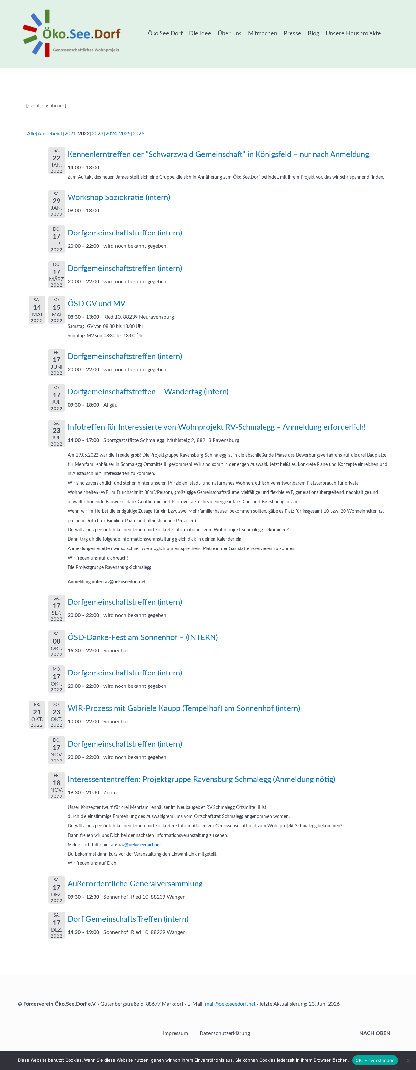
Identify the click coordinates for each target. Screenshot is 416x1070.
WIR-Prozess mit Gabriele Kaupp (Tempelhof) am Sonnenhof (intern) (184, 708)
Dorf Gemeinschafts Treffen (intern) (128, 919)
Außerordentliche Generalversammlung (135, 884)
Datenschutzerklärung (225, 1033)
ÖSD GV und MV (96, 304)
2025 (125, 133)
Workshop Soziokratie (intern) (119, 198)
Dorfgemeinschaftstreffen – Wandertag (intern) (148, 392)
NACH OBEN (375, 1033)
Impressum (175, 1033)
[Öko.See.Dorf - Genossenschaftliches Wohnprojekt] (71, 33)
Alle (31, 133)
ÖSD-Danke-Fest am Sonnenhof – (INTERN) (143, 638)
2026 (138, 133)
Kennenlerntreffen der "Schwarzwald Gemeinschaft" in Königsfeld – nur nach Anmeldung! (219, 154)
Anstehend (50, 133)
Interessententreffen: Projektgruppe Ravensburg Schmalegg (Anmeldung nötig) (201, 780)
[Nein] (408, 1060)
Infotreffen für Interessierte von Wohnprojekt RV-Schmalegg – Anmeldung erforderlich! (217, 427)
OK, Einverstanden (375, 1060)
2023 (97, 133)
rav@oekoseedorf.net (140, 844)
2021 (70, 133)
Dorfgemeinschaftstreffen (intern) (125, 233)
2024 (111, 133)
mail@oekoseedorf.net (230, 1004)
